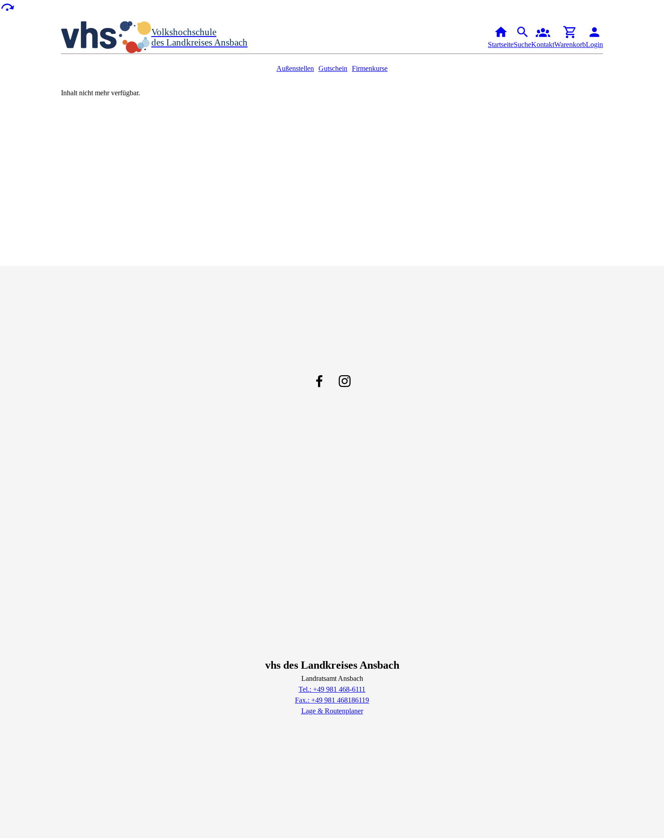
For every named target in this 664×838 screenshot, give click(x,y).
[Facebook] (319, 381)
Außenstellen (295, 68)
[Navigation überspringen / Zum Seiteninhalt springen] (7, 6)
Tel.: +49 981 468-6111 (332, 689)
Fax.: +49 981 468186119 (332, 700)
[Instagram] (344, 381)
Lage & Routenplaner (332, 711)
